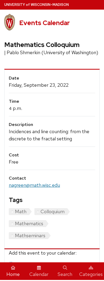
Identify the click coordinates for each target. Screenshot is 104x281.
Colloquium (53, 211)
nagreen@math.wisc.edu (34, 185)
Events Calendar (44, 23)
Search (65, 274)
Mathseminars (30, 235)
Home (13, 274)
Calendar (39, 274)
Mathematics (29, 223)
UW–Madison (36, 4)
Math (20, 211)
